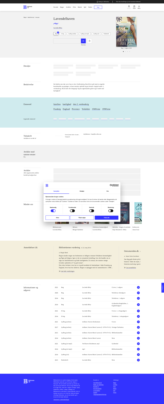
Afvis (57, 217)
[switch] (72, 210)
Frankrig (57, 109)
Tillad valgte (82, 217)
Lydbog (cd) (96, 33)
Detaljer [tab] (82, 191)
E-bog (62, 33)
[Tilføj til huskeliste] (89, 41)
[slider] (126, 32)
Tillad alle (106, 217)
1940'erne (96, 109)
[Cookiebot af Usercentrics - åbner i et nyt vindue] (111, 185)
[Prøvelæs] (83, 41)
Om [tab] (108, 191)
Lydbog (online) (72, 33)
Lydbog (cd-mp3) (85, 33)
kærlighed (67, 104)
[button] (96, 287)
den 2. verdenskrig (81, 104)
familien (57, 104)
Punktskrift (106, 33)
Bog (56, 33)
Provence (76, 109)
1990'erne (106, 109)
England (66, 109)
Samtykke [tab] (56, 191)
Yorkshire (86, 109)
